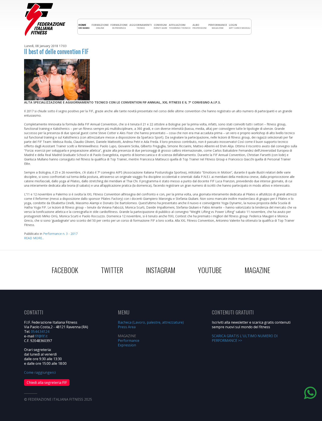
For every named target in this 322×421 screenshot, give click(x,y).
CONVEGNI (160, 26)
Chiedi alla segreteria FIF (47, 382)
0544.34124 (40, 331)
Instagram (160, 270)
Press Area (127, 327)
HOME (84, 26)
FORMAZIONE (100, 26)
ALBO (200, 26)
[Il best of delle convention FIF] (57, 79)
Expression (127, 345)
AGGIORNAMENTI (140, 26)
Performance (128, 340)
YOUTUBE (210, 270)
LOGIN (239, 26)
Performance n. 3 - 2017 (60, 234)
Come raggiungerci (40, 372)
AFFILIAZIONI (180, 26)
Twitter (112, 270)
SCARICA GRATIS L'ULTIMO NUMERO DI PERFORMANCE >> (245, 338)
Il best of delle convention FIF (56, 51)
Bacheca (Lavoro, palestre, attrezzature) (151, 322)
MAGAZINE (257, 270)
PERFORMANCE (217, 26)
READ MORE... (34, 238)
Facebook (65, 270)
